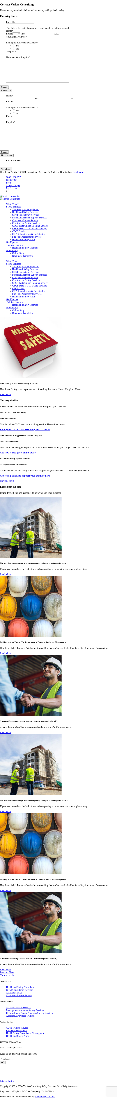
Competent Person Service (25, 220)
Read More (5, 394)
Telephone (11, 51)
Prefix (9, 33)
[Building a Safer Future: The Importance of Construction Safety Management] (31, 636)
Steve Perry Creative (45, 1096)
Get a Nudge (6, 155)
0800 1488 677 (13, 177)
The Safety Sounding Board (25, 209)
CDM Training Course (17, 1027)
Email (9, 101)
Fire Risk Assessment (16, 1030)
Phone (9, 116)
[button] (4, 481)
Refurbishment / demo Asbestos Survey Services (29, 1013)
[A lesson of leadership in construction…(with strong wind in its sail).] (31, 715)
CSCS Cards (18, 231)
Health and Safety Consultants (20, 987)
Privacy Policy (7, 1081)
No (17, 48)
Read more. (78, 172)
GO (2, 1062)
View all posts (7, 975)
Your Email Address (16, 36)
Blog (8, 182)
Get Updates (12, 242)
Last (56, 33)
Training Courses (14, 245)
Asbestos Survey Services (18, 1007)
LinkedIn (10, 22)
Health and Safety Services (25, 212)
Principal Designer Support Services (29, 217)
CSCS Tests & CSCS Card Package (29, 228)
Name (9, 30)
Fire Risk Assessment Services (26, 236)
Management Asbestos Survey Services (25, 1010)
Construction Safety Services (26, 223)
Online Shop (12, 250)
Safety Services (13, 206)
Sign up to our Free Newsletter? (22, 42)
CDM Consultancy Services (25, 215)
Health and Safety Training (25, 247)
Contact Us (6, 90)
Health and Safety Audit (23, 239)
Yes (17, 45)
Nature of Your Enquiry (18, 57)
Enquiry (10, 122)
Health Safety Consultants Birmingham (25, 1033)
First (23, 33)
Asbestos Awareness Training (20, 1015)
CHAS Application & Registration (28, 234)
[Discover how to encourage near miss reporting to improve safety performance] (31, 557)
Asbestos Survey (14, 992)
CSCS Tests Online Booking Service (30, 226)
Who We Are (12, 204)
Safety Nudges (13, 185)
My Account (12, 188)
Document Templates (22, 256)
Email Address (13, 160)
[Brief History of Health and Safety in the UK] (31, 377)
